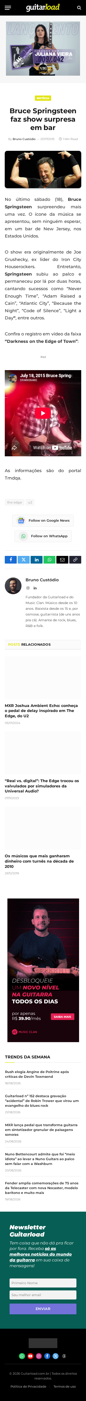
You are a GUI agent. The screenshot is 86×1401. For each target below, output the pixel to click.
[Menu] (8, 7)
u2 (30, 502)
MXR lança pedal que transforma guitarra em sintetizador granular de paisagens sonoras (41, 1130)
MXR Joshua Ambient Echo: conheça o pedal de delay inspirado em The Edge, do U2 (41, 710)
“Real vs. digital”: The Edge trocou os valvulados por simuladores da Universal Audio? (42, 786)
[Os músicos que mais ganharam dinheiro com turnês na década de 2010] (43, 828)
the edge (14, 502)
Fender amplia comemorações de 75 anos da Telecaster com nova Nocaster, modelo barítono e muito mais (41, 1188)
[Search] (78, 7)
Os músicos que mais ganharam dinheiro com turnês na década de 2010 (39, 861)
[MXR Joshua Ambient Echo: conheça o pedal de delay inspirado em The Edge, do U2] (43, 677)
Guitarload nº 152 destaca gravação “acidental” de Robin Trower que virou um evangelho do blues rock (42, 1101)
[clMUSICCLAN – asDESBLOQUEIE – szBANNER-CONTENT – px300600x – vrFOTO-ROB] (43, 1041)
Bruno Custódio (24, 139)
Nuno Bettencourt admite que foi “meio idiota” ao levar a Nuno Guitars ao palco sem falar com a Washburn (40, 1159)
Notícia (43, 98)
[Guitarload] (43, 7)
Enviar (43, 1308)
